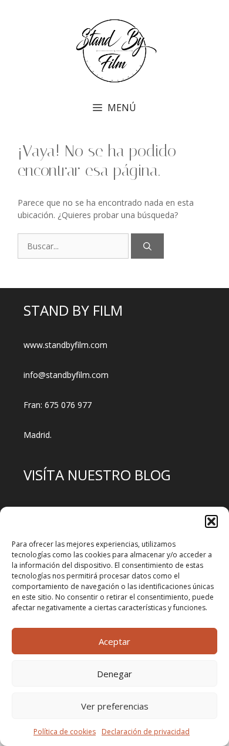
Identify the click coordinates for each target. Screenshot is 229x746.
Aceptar (114, 641)
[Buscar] (147, 246)
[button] (211, 521)
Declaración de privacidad (146, 732)
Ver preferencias (115, 706)
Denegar (114, 674)
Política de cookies (64, 732)
